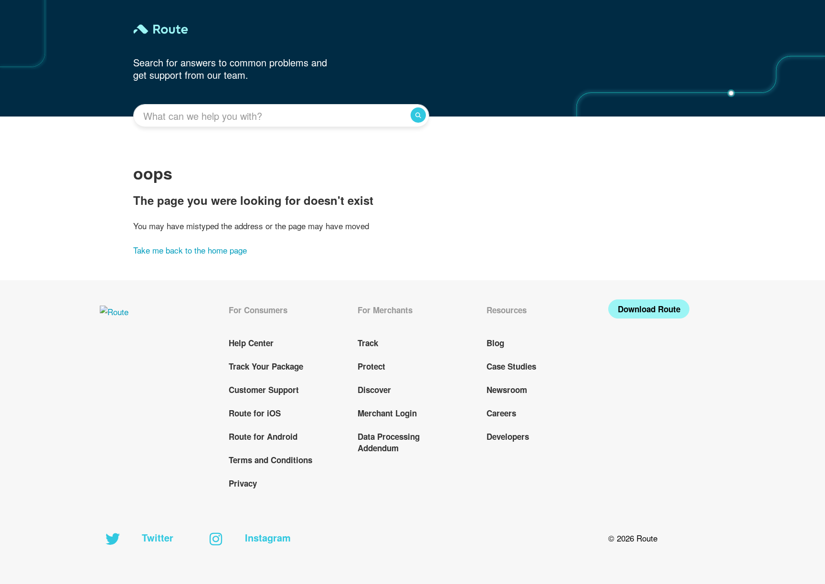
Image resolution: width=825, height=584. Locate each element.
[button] (648, 309)
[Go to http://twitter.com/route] (113, 539)
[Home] (272, 29)
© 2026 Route (632, 538)
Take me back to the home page (190, 250)
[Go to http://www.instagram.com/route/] (216, 539)
